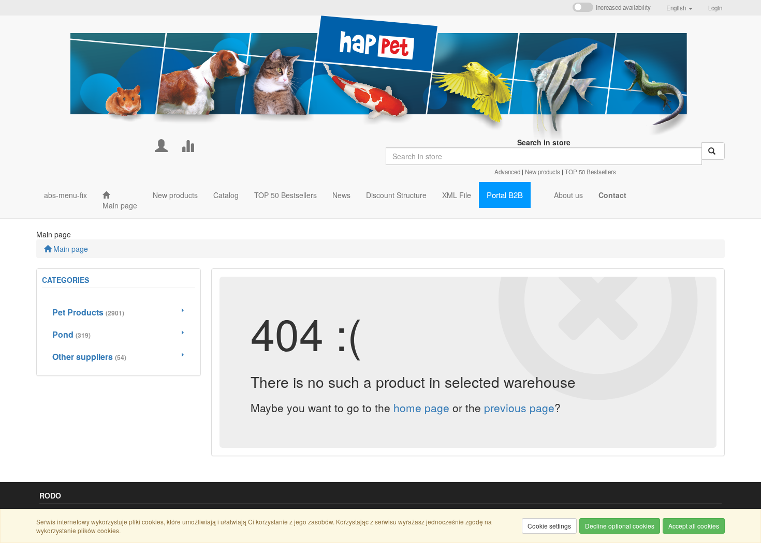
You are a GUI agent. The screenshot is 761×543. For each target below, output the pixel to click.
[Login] (161, 144)
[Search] (713, 151)
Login (715, 8)
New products (542, 172)
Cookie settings (549, 525)
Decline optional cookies (619, 525)
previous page (519, 407)
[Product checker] (187, 144)
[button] (679, 8)
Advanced (507, 172)
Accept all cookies (693, 525)
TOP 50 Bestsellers (590, 172)
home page (421, 407)
